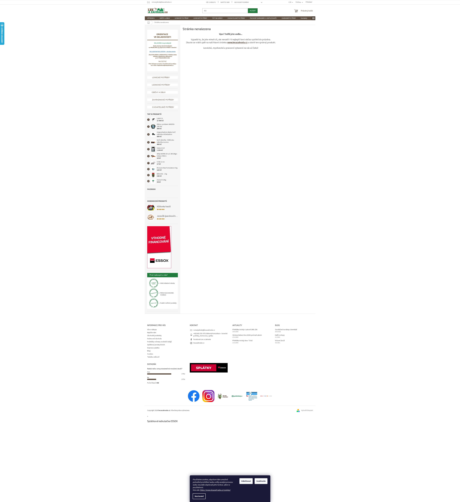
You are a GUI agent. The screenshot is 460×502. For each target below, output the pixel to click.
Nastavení (199, 496)
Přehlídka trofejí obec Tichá (242, 341)
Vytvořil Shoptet (307, 410)
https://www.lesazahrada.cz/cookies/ (215, 490)
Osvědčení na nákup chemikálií (286, 330)
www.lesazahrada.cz (237, 42)
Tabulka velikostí (153, 357)
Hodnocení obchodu (154, 339)
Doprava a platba (153, 348)
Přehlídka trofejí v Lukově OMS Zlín (244, 330)
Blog (148, 351)
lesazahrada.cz (198, 343)
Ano (148, 372)
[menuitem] (151, 18)
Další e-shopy (280, 335)
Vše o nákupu (211, 2)
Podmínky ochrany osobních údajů (159, 342)
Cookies (150, 354)
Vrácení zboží (280, 341)
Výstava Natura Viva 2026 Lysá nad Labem (247, 335)
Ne (148, 377)
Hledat (253, 11)
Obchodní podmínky (241, 2)
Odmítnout (246, 481)
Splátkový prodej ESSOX (156, 345)
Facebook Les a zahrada (202, 339)
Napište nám (225, 2)
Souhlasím (261, 481)
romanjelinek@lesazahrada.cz (204, 330)
